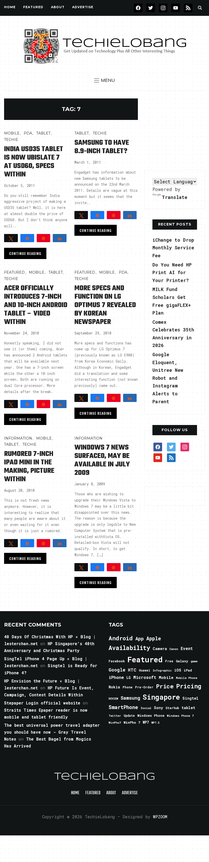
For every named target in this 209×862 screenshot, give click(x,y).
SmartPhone (123, 707)
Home (10, 7)
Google (117, 670)
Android (121, 638)
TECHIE (11, 139)
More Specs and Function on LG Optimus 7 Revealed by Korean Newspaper (105, 305)
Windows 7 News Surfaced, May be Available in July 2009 (102, 460)
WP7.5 (155, 722)
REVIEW (113, 698)
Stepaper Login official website (42, 703)
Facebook (117, 661)
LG (128, 677)
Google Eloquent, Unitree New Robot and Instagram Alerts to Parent (167, 378)
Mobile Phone (186, 678)
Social (146, 708)
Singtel (190, 698)
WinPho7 (115, 722)
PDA (28, 133)
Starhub (172, 708)
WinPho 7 (132, 722)
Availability (129, 648)
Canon (173, 649)
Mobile (12, 133)
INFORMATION (18, 438)
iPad (188, 670)
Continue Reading (25, 253)
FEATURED (33, 7)
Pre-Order (144, 687)
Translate (174, 197)
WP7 (146, 722)
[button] (104, 80)
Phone (128, 687)
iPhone (116, 677)
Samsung (130, 698)
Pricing (188, 686)
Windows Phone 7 (180, 716)
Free (169, 661)
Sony (158, 707)
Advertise (82, 7)
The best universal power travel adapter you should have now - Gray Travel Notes (52, 732)
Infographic (162, 670)
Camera (160, 648)
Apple (153, 638)
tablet (188, 707)
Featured (145, 659)
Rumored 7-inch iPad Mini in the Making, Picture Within (29, 467)
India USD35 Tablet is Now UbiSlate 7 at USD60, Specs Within (33, 162)
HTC (132, 670)
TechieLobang (104, 777)
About (57, 7)
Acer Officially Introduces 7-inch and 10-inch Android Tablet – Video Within (35, 305)
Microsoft (144, 677)
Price (165, 686)
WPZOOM (160, 816)
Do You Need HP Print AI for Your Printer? (172, 272)
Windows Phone (150, 715)
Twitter (115, 716)
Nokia (114, 687)
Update (129, 716)
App (139, 638)
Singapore (161, 696)
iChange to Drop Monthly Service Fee (173, 248)
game (194, 661)
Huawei (144, 670)
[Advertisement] (177, 130)
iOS (177, 670)
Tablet (43, 133)
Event (187, 648)
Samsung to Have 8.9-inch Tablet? (101, 147)
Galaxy (182, 661)
